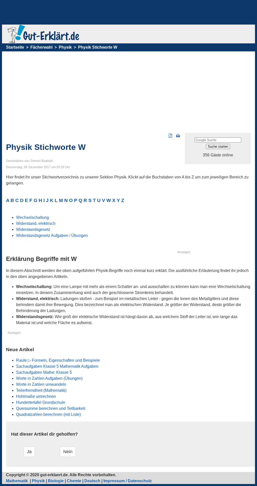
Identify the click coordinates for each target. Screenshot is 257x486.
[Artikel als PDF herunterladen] (170, 136)
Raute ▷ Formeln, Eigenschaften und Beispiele (58, 360)
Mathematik (17, 481)
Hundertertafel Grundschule (40, 402)
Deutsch (92, 481)
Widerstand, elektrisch (35, 223)
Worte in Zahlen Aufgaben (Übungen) (49, 378)
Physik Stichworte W (97, 47)
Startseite (15, 47)
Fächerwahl (41, 47)
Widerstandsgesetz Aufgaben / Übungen (52, 235)
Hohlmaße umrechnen (36, 396)
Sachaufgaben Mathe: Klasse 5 (44, 372)
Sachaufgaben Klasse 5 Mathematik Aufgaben (57, 366)
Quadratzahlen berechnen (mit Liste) (48, 414)
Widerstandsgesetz (33, 229)
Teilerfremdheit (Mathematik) (41, 390)
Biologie (56, 481)
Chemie (74, 481)
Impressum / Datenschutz (127, 481)
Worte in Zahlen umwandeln (41, 384)
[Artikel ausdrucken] (178, 136)
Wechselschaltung (32, 217)
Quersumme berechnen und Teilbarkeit (50, 408)
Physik (65, 47)
